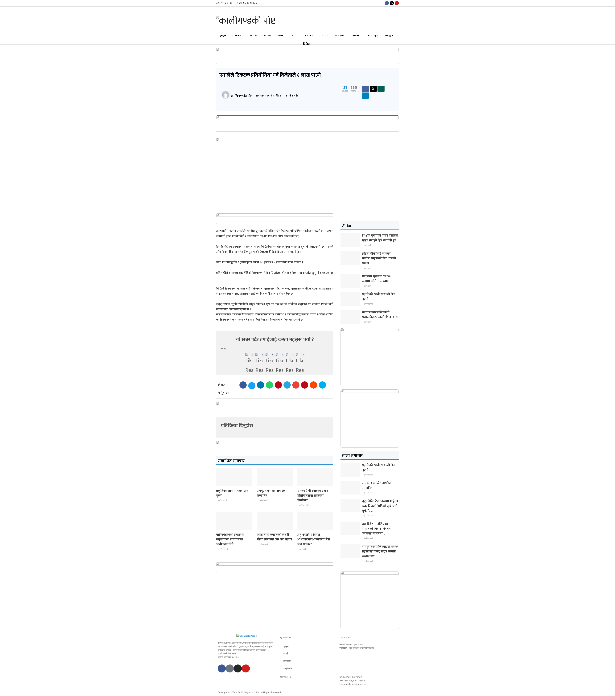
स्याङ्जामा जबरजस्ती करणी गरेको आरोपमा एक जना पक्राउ (274, 537)
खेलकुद (389, 35)
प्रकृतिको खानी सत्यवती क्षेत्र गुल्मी (232, 493)
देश (293, 35)
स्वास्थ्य (253, 35)
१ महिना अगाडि (222, 500)
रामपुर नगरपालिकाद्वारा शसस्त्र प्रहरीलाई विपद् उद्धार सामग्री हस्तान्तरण (380, 551)
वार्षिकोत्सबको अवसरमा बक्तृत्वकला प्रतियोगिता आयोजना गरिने (230, 539)
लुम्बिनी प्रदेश (263, 483)
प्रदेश (280, 35)
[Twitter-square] (230, 668)
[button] (243, 385)
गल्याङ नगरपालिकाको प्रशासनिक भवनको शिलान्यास (380, 315)
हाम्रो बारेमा (287, 668)
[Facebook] (222, 668)
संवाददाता (355, 35)
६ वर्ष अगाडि (367, 268)
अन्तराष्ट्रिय (373, 35)
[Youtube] (246, 668)
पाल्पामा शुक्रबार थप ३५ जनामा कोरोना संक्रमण (376, 279)
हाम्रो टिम (287, 661)
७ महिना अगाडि (223, 549)
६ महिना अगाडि (303, 505)
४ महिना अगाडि (368, 538)
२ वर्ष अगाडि (302, 549)
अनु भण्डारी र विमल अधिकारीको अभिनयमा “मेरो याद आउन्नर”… (313, 539)
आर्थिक (267, 35)
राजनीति (303, 483)
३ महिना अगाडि (263, 500)
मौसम (325, 35)
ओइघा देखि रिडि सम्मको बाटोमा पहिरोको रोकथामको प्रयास (379, 258)
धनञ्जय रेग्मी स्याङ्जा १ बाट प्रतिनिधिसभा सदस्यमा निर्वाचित (312, 495)
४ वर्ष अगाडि (367, 245)
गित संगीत (303, 527)
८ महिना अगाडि (263, 544)
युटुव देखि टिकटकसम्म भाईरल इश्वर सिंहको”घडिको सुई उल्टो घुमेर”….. (380, 506)
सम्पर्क (285, 653)
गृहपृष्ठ (222, 35)
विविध (306, 44)
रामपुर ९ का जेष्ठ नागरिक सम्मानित (271, 493)
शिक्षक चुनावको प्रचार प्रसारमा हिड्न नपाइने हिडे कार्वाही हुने (380, 238)
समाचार (236, 35)
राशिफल (339, 35)
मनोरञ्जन (308, 35)
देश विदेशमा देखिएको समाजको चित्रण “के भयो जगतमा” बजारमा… (377, 528)
